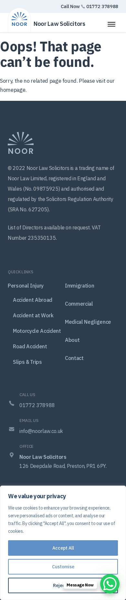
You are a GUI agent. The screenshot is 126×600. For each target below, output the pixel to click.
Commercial (79, 303)
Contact (74, 358)
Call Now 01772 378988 (89, 6)
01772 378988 (37, 405)
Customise (63, 567)
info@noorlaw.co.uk (41, 431)
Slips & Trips (27, 362)
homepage (12, 89)
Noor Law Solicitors (59, 23)
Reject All (63, 585)
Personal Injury (26, 285)
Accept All (63, 548)
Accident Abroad (32, 300)
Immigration (79, 285)
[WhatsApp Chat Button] (110, 584)
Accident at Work (33, 315)
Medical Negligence (88, 322)
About (72, 340)
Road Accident (30, 346)
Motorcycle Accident (37, 331)
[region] (63, 543)
